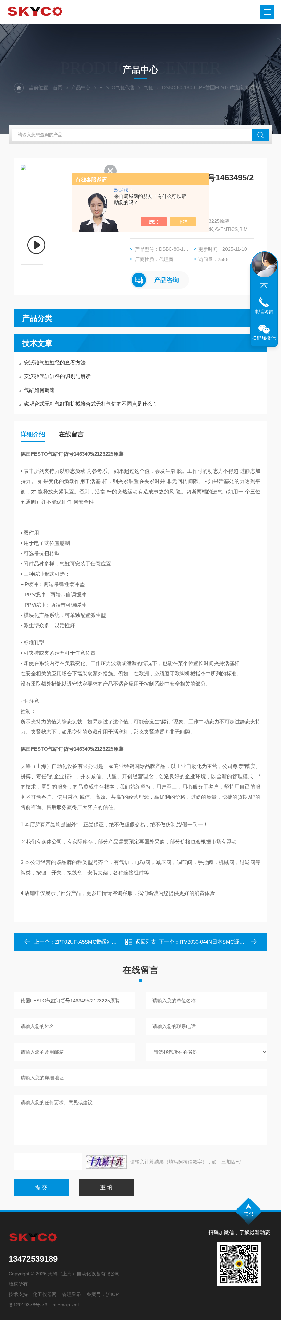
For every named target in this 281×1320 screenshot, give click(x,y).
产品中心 (80, 87)
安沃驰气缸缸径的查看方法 (55, 362)
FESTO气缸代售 (117, 87)
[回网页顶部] (264, 287)
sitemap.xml (66, 1304)
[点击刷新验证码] (106, 1162)
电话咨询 (263, 312)
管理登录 (71, 1294)
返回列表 (145, 942)
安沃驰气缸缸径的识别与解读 (57, 376)
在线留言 (71, 434)
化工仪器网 (45, 1294)
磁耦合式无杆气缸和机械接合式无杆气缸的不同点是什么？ (91, 404)
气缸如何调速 (39, 390)
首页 (57, 87)
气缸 (148, 87)
